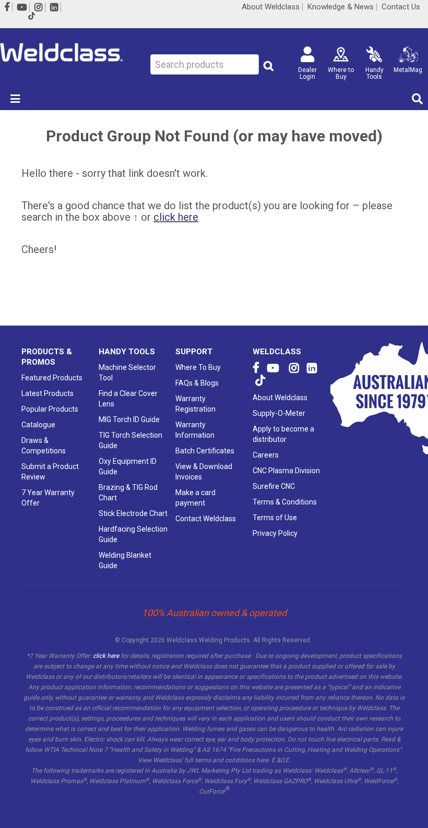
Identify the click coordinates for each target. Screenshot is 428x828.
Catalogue (38, 425)
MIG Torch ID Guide (129, 419)
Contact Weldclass (205, 518)
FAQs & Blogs (197, 383)
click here (175, 217)
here (262, 760)
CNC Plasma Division (286, 470)
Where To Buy (198, 367)
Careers (266, 455)
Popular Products (49, 409)
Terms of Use (275, 517)
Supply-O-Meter (279, 413)
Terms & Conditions (285, 502)
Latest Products (47, 393)
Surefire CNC (274, 486)
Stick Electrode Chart (133, 513)
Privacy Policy (275, 533)
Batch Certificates (204, 451)
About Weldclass (271, 7)
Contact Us (401, 7)
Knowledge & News (340, 7)
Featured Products (51, 378)
